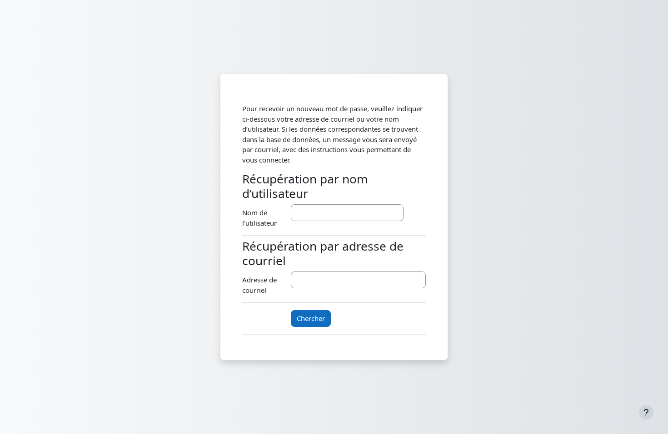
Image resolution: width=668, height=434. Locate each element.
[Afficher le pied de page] (646, 412)
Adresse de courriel (259, 285)
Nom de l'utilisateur (259, 217)
